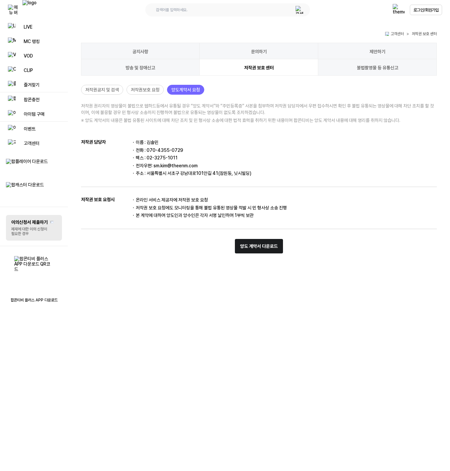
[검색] (299, 10)
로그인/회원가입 (425, 10)
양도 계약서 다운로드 (259, 246)
